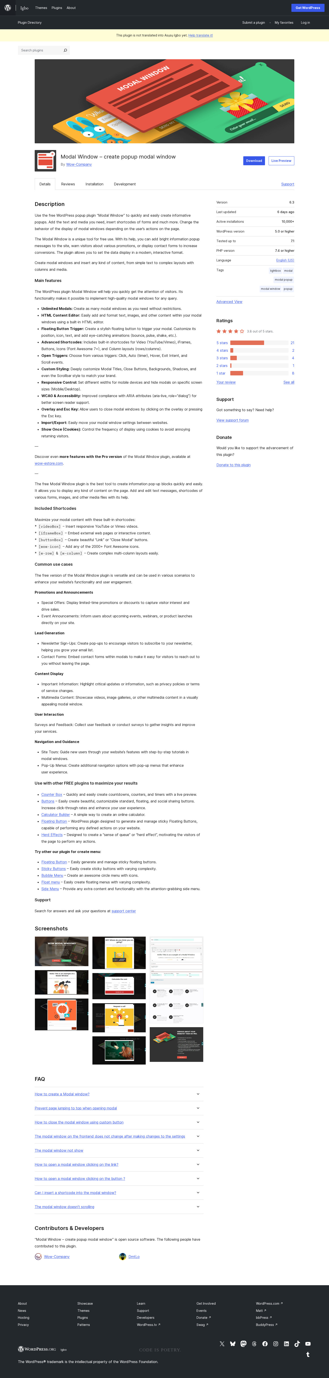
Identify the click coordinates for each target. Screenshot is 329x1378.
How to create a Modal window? (62, 1094)
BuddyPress (267, 1325)
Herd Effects (52, 834)
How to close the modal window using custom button (79, 1122)
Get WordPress (308, 8)
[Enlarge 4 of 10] (140, 942)
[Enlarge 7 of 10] (140, 1042)
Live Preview (281, 161)
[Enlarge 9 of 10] (197, 994)
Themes (83, 1310)
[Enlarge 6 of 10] (140, 1009)
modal (288, 270)
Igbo (64, 1349)
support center (124, 911)
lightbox (275, 270)
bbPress (264, 1317)
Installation (94, 184)
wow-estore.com (49, 463)
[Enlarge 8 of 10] (197, 942)
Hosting (23, 1317)
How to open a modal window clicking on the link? (76, 1164)
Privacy (23, 1325)
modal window (270, 288)
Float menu (50, 882)
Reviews (68, 184)
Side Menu (50, 889)
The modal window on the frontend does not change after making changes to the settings (110, 1136)
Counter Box (51, 794)
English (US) (285, 260)
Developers (145, 1317)
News (22, 1310)
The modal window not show (59, 1150)
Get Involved (206, 1303)
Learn (141, 1303)
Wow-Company (79, 164)
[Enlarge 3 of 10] (82, 1004)
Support (287, 184)
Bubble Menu (52, 875)
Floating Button (54, 821)
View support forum (232, 420)
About (22, 1303)
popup (288, 288)
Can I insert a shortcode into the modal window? (75, 1193)
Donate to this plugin (233, 465)
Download (254, 161)
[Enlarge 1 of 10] (82, 942)
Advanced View (229, 301)
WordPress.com (269, 1303)
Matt (261, 1310)
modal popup (284, 279)
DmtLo (134, 1256)
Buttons (47, 801)
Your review (226, 382)
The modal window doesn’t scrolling (64, 1207)
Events (202, 1310)
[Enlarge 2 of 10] (82, 976)
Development (125, 184)
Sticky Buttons (53, 868)
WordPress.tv (149, 1325)
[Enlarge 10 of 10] (197, 1033)
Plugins (82, 1317)
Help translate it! (200, 35)
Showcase (85, 1303)
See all (289, 382)
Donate (204, 1317)
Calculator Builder (55, 814)
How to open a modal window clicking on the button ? (80, 1179)
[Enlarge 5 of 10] (140, 979)
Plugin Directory (30, 22)
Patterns (83, 1325)
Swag (203, 1325)
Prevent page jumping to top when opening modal (76, 1108)
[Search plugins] (65, 50)
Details (45, 184)
